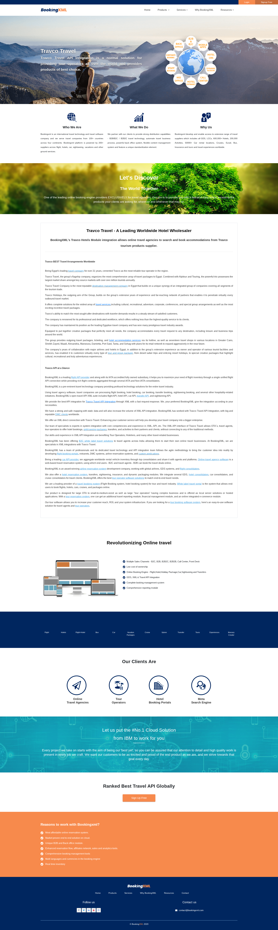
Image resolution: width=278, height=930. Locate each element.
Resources (169, 893)
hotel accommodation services (125, 340)
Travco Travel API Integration (101, 401)
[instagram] (98, 910)
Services (128, 893)
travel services (103, 304)
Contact (185, 893)
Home (147, 10)
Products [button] (162, 10)
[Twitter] (84, 910)
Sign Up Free (139, 797)
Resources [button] (226, 10)
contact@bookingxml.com (191, 910)
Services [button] (181, 10)
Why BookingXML (204, 10)
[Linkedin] (89, 910)
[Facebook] (79, 910)
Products (112, 893)
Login (246, 2)
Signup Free (266, 2)
